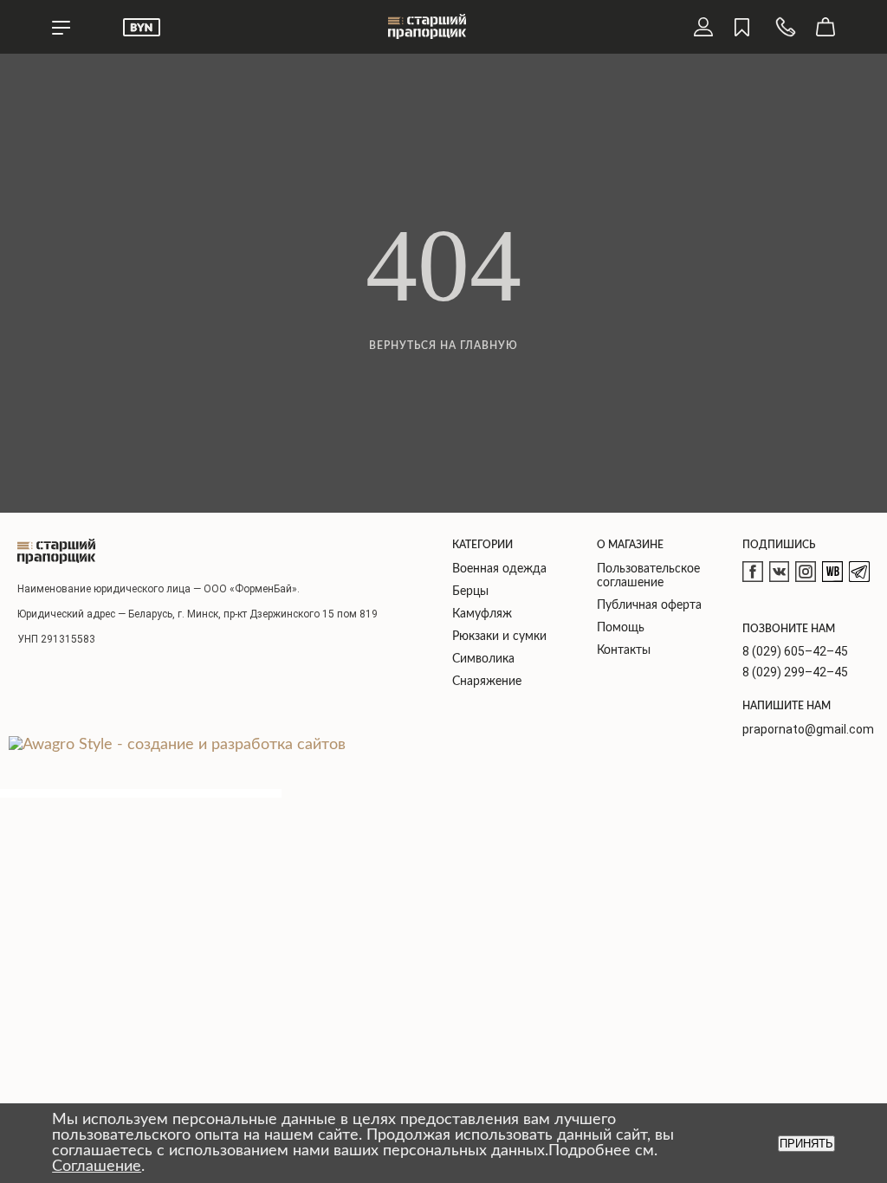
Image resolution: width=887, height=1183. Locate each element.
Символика (483, 659)
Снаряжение (486, 682)
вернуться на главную (443, 345)
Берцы (470, 591)
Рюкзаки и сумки (499, 636)
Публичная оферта (649, 605)
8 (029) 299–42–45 (795, 672)
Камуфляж (482, 614)
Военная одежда (499, 569)
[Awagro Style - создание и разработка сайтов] (177, 745)
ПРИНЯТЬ (806, 1143)
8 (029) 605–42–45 (795, 651)
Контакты (624, 650)
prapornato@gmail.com (808, 729)
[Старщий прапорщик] (56, 551)
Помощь (620, 628)
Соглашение (96, 1166)
